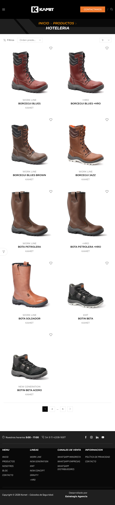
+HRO (85, 100)
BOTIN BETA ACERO (29, 390)
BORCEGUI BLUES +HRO (86, 103)
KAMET (29, 107)
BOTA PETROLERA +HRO (85, 246)
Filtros (10, 40)
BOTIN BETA (85, 318)
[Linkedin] (97, 437)
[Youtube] (103, 437)
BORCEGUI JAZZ (85, 175)
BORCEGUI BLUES (29, 103)
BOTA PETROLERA (29, 246)
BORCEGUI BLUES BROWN (29, 175)
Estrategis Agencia (76, 496)
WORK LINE (29, 100)
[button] (3, 9)
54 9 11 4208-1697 (55, 437)
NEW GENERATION (29, 386)
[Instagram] (91, 437)
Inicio (43, 23)
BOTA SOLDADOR (29, 318)
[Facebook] (86, 437)
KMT (85, 315)
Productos (63, 23)
